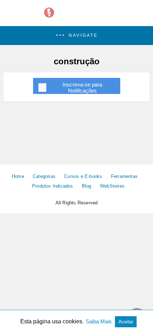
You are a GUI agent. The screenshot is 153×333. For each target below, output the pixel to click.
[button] (76, 35)
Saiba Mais (99, 321)
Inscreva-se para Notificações (82, 87)
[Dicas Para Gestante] (76, 16)
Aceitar (125, 321)
